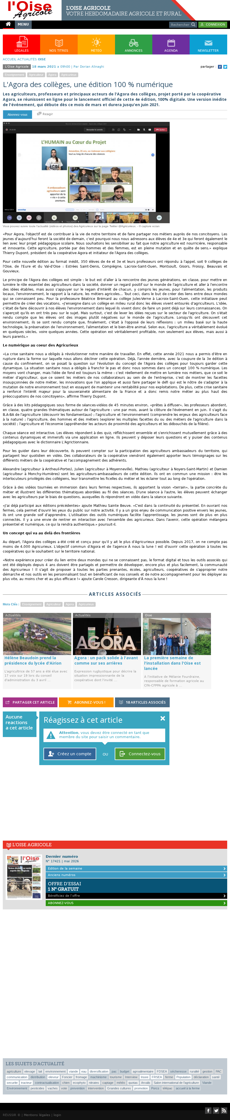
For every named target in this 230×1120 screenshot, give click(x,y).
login (57, 1115)
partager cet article (33, 702)
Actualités (27, 59)
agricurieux (69, 74)
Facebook (220, 67)
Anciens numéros (61, 875)
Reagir (47, 114)
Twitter (225, 67)
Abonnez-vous (17, 114)
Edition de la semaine (65, 868)
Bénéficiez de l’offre (64, 889)
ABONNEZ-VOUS (60, 903)
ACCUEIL (9, 59)
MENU (23, 24)
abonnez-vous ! (89, 702)
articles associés (146, 702)
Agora (52, 74)
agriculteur (36, 74)
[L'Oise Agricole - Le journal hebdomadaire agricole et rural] (98, 2)
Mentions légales (37, 1115)
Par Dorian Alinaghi (88, 67)
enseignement (14, 74)
